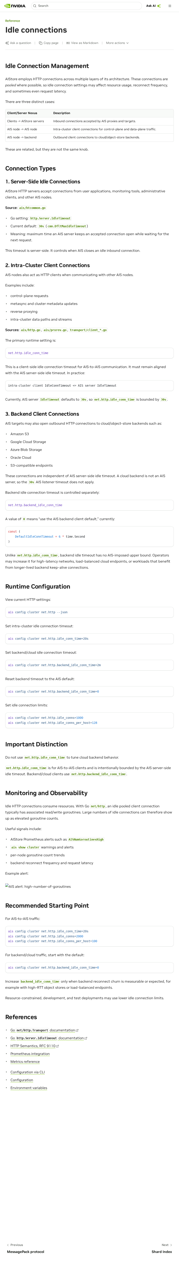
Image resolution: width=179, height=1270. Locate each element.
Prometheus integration (30, 1053)
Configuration (21, 1080)
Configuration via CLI (27, 1072)
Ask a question (20, 43)
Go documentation (42, 1030)
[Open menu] (170, 6)
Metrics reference (25, 1061)
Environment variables (28, 1088)
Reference (12, 21)
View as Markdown (84, 43)
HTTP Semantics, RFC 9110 (32, 1046)
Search (43, 6)
